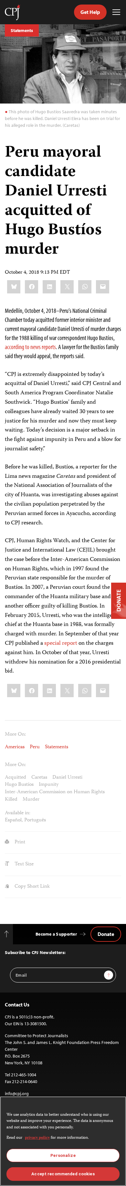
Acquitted (15, 778)
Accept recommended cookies (62, 1173)
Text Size (23, 864)
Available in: (17, 813)
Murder (31, 800)
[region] (63, 1141)
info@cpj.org (17, 1093)
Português (35, 820)
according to (17, 347)
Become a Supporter (56, 934)
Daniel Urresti (67, 778)
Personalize (62, 1155)
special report (60, 643)
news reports (43, 347)
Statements (22, 30)
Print (19, 842)
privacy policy (37, 1138)
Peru (35, 747)
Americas (15, 747)
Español (13, 820)
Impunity (48, 785)
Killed (11, 800)
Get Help (90, 12)
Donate (106, 934)
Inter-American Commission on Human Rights (55, 792)
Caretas (39, 778)
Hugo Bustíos (19, 785)
